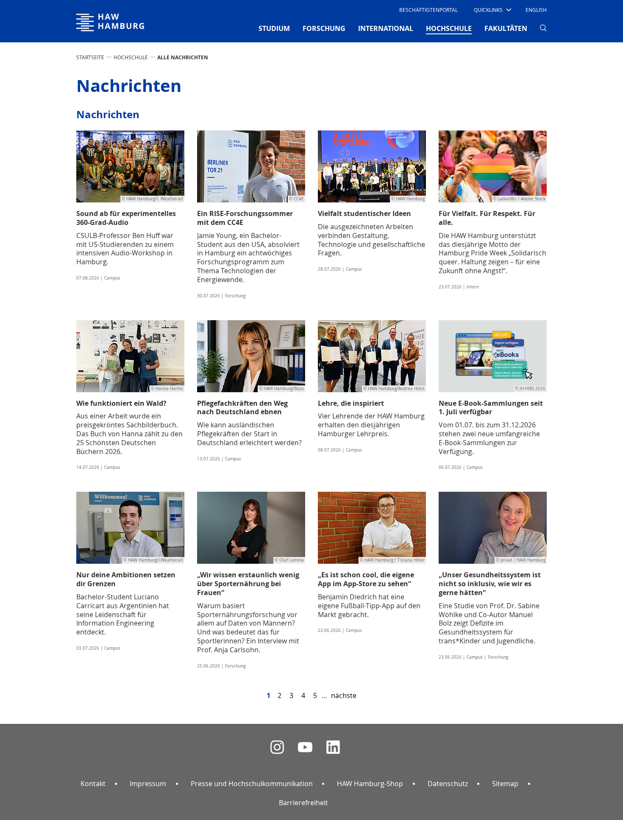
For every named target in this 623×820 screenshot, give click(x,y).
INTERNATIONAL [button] (385, 28)
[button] (492, 9)
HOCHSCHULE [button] (449, 28)
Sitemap (505, 783)
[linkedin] (333, 747)
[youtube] (305, 747)
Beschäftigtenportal (428, 9)
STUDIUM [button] (274, 28)
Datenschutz (448, 783)
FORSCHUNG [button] (324, 28)
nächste (343, 695)
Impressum (148, 783)
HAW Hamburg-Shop (370, 783)
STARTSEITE (90, 57)
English (536, 9)
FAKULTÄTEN (505, 28)
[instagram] (277, 747)
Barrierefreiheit (303, 802)
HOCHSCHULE (131, 57)
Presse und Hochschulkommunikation (252, 783)
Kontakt (93, 783)
